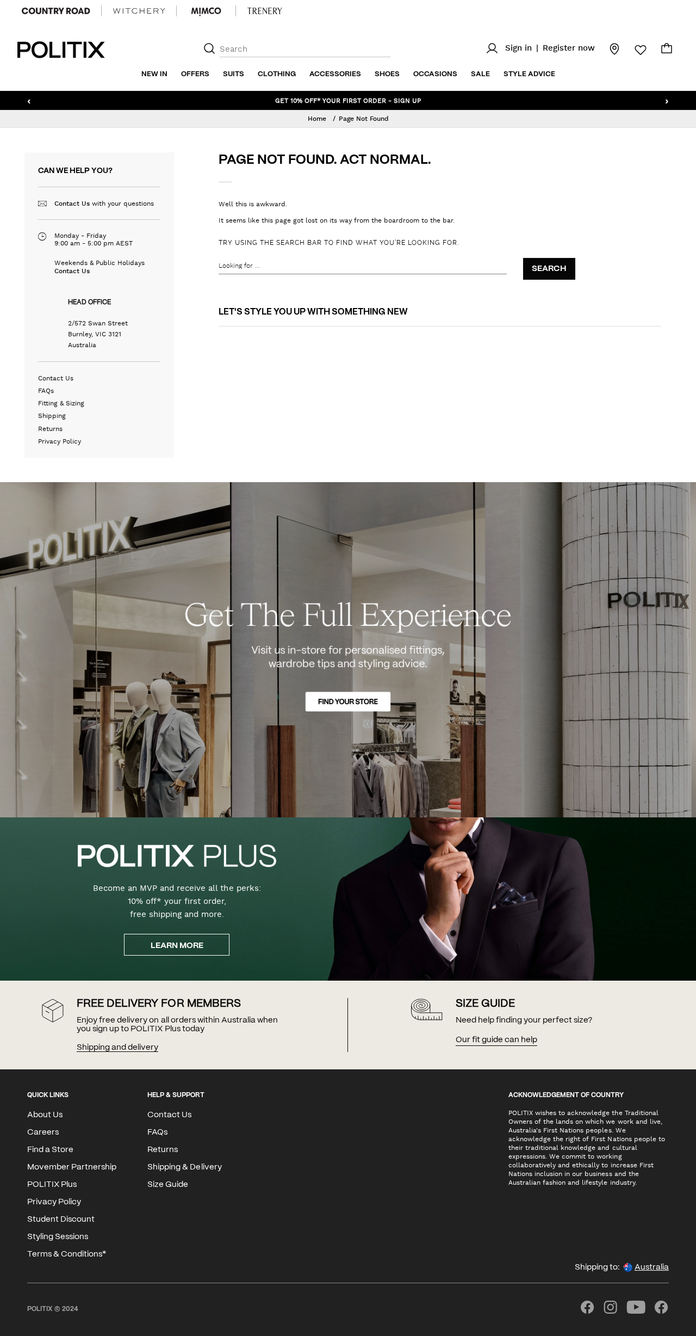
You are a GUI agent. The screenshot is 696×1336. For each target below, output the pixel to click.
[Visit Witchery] (139, 11)
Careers (43, 1132)
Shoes (387, 74)
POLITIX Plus (52, 1185)
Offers (195, 74)
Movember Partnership (71, 1167)
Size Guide (167, 1185)
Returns (50, 429)
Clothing (277, 74)
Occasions (435, 74)
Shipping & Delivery (184, 1167)
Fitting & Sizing (61, 403)
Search (549, 269)
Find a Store (50, 1150)
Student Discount (61, 1219)
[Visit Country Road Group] (56, 11)
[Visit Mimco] (206, 10)
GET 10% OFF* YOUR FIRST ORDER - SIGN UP (348, 100)
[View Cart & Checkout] (666, 51)
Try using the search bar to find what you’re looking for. (339, 243)
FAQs (46, 391)
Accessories (335, 74)
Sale (480, 74)
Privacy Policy (59, 441)
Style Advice (529, 74)
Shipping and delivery (117, 1047)
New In (154, 74)
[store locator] (608, 48)
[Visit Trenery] (265, 11)
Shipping (52, 416)
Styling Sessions (57, 1237)
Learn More (177, 946)
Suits (233, 74)
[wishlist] (634, 50)
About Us (45, 1115)
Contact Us (72, 203)
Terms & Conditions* (66, 1254)
